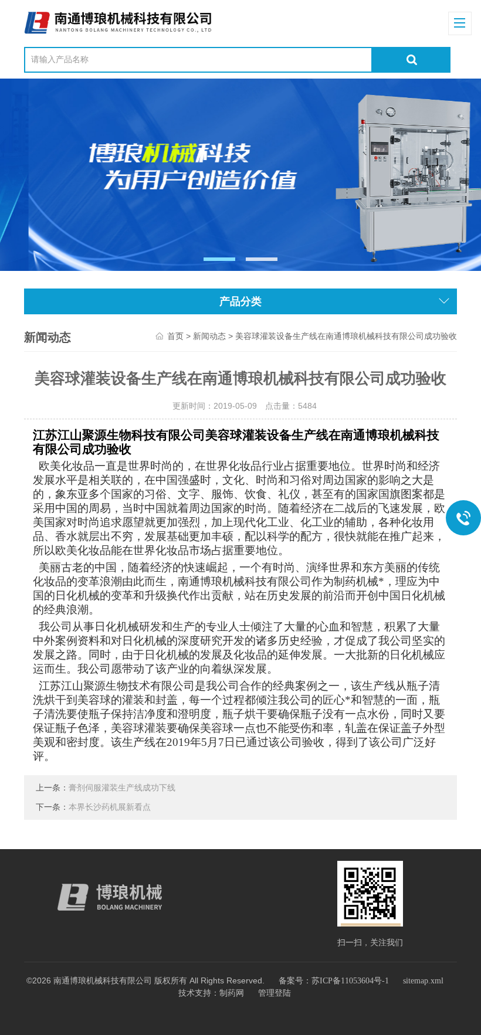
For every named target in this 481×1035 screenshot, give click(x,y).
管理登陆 (274, 993)
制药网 (231, 993)
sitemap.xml (423, 980)
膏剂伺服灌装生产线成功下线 (122, 787)
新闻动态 (209, 336)
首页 (175, 336)
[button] (220, 258)
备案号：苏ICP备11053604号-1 (334, 980)
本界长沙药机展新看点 (110, 807)
